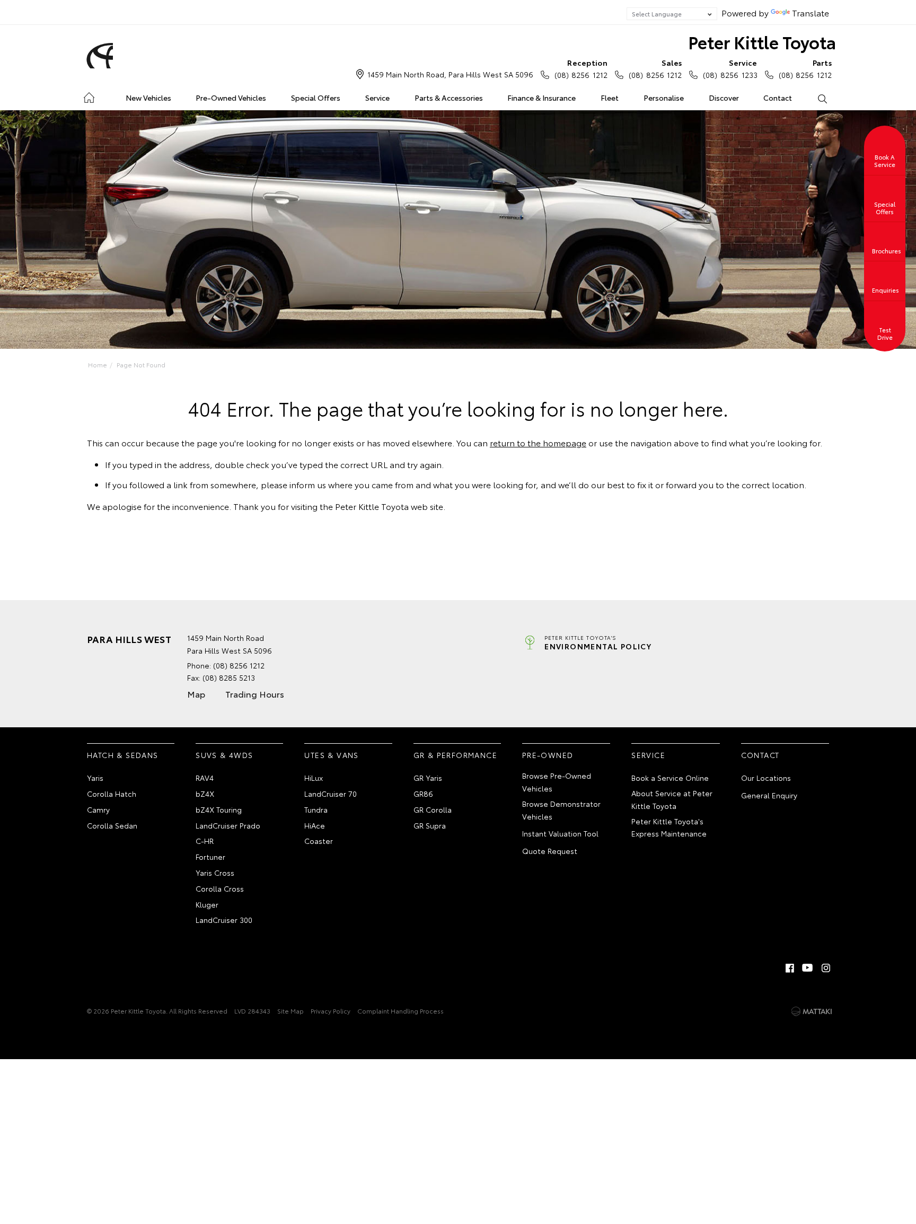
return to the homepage (538, 442)
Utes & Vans (331, 755)
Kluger (207, 904)
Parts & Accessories (449, 97)
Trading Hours (254, 694)
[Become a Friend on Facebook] (790, 968)
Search (822, 98)
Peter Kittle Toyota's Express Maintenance (669, 827)
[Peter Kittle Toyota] (98, 55)
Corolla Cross (220, 888)
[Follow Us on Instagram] (826, 968)
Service (377, 97)
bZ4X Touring (219, 809)
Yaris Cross (215, 872)
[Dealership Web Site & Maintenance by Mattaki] (811, 1011)
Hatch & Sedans (122, 755)
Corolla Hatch (111, 793)
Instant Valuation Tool (560, 833)
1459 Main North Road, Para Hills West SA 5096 (450, 74)
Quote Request (549, 851)
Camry (98, 809)
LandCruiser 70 (330, 793)
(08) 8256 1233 (730, 68)
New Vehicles (148, 97)
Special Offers (315, 97)
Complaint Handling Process (400, 1010)
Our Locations (766, 777)
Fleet (610, 97)
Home (88, 95)
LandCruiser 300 (224, 919)
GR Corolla (432, 809)
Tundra (316, 809)
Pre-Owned (548, 755)
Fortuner (210, 856)
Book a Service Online (670, 777)
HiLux (313, 777)
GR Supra (429, 825)
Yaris (95, 777)
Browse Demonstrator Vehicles (561, 810)
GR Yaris (427, 777)
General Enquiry (769, 795)
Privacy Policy (330, 1010)
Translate (810, 12)
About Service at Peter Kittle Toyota (671, 799)
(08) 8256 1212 (580, 68)
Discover (724, 97)
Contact (777, 97)
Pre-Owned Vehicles (231, 97)
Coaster (318, 840)
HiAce (314, 825)
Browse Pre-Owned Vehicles (556, 782)
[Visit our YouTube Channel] (808, 968)
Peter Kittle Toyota (762, 42)
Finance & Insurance (541, 97)
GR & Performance (455, 755)
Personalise (664, 97)
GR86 (423, 793)
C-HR (205, 840)
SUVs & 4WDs (224, 755)
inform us (307, 484)
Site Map (290, 1010)
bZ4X (205, 793)
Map (196, 694)
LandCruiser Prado (228, 825)
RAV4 (205, 777)
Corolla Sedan (112, 825)
